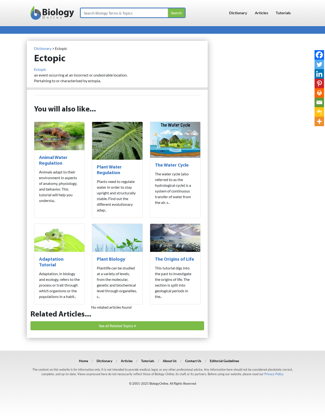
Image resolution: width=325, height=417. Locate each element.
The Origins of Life (174, 259)
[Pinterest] (319, 83)
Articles (261, 12)
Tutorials (283, 12)
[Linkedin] (319, 74)
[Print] (319, 93)
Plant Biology (111, 259)
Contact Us (193, 361)
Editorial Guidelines (224, 361)
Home (83, 361)
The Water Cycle (172, 165)
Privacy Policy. (274, 374)
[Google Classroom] (319, 112)
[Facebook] (319, 55)
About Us (170, 361)
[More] (319, 121)
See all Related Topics (116, 325)
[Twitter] (319, 64)
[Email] (319, 102)
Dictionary (238, 12)
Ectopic (40, 69)
